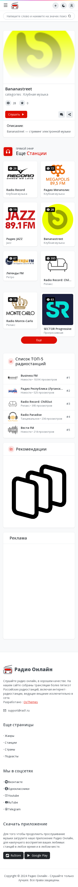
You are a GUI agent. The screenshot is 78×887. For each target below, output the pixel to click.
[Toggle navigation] (5, 5)
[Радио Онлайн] (15, 5)
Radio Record (15, 190)
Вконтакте (15, 782)
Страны (10, 749)
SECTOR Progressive (57, 329)
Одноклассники (18, 789)
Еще (39, 340)
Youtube (13, 795)
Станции (11, 742)
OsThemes (31, 702)
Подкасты (11, 756)
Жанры (9, 736)
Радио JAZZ (14, 239)
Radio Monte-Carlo (19, 321)
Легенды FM (15, 273)
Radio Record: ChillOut (58, 280)
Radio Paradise (31, 415)
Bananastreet (53, 239)
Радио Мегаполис (56, 190)
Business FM (29, 375)
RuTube (13, 802)
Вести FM (27, 428)
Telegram (14, 809)
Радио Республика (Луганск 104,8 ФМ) (42, 388)
